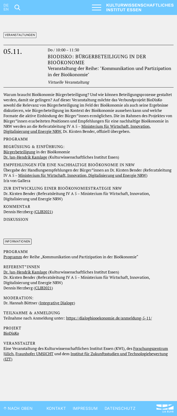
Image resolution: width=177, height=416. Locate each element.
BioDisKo (11, 333)
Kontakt (56, 408)
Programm (12, 256)
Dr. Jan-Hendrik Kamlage (25, 157)
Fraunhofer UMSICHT (34, 353)
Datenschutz (120, 408)
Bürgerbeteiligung (19, 151)
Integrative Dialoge (57, 302)
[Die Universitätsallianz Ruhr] (165, 408)
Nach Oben (20, 408)
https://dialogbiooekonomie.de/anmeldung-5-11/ (109, 318)
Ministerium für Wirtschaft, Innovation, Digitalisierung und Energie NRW (82, 175)
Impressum (85, 408)
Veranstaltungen (20, 35)
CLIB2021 (43, 211)
